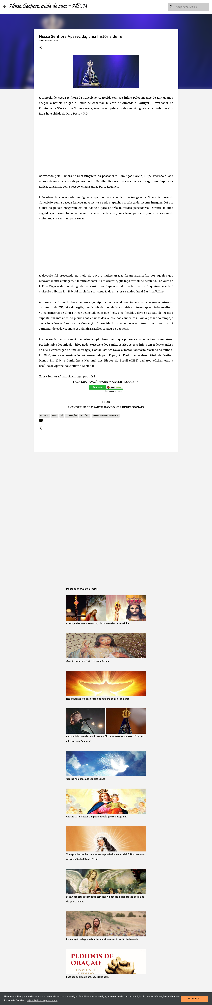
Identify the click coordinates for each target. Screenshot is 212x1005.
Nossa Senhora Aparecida (105, 415)
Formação (72, 415)
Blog (54, 415)
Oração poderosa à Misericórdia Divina (87, 661)
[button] (41, 47)
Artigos (44, 415)
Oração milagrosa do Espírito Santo (85, 779)
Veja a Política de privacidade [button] (42, 1000)
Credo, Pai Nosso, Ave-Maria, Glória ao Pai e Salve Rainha (97, 623)
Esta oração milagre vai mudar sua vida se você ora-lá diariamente (102, 939)
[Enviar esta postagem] (41, 421)
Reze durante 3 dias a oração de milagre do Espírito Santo (98, 698)
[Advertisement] (106, 144)
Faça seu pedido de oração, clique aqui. (87, 977)
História (84, 415)
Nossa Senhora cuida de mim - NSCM (48, 7)
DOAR (106, 402)
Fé (62, 415)
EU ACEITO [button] (194, 999)
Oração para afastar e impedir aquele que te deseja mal (96, 816)
